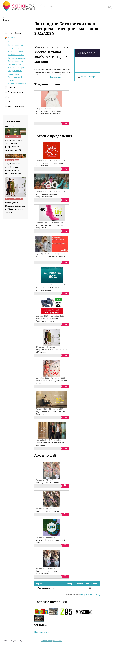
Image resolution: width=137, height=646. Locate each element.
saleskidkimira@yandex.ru (51, 640)
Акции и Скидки (14, 33)
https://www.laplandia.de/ (90, 595)
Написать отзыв (41, 632)
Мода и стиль (13, 42)
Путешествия (13, 74)
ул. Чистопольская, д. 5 (45, 588)
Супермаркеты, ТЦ (15, 77)
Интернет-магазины (16, 106)
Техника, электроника (17, 58)
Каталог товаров (89, 76)
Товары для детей (15, 45)
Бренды (11, 87)
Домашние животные (17, 83)
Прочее (11, 80)
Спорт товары (13, 48)
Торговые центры (15, 92)
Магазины (12, 38)
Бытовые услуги (14, 64)
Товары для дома (15, 61)
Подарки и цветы (15, 70)
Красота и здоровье (16, 51)
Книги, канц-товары (16, 67)
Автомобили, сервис (16, 54)
